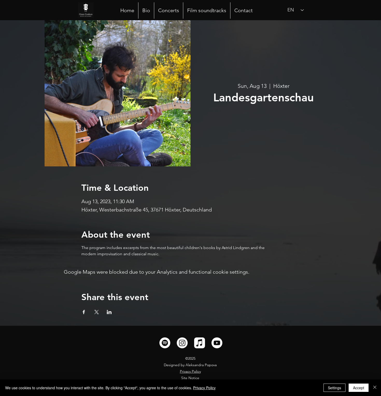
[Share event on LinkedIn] (109, 312)
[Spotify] (164, 342)
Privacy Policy (190, 371)
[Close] (375, 388)
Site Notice (190, 378)
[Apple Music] (199, 342)
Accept (358, 387)
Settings (334, 387)
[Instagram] (182, 342)
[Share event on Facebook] (83, 312)
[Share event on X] (96, 312)
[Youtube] (216, 342)
